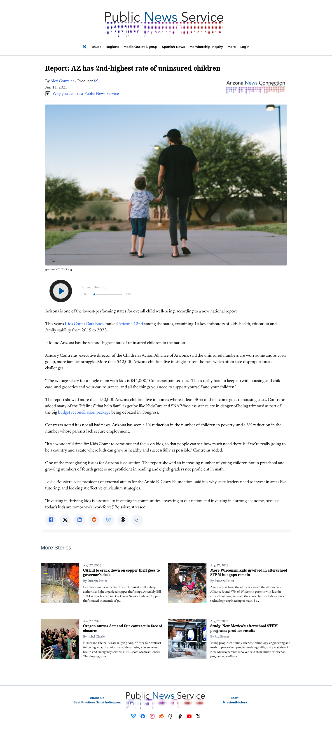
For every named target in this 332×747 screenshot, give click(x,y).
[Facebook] (143, 716)
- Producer (72, 81)
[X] (198, 716)
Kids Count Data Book (85, 324)
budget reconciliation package (84, 412)
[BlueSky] (133, 716)
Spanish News (173, 47)
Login (245, 47)
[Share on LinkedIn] (79, 519)
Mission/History (235, 702)
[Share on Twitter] (65, 519)
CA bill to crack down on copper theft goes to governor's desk (121, 572)
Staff (234, 698)
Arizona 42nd (130, 324)
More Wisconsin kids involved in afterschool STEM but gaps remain (248, 572)
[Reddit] (161, 716)
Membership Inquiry (206, 47)
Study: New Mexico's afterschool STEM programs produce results (244, 628)
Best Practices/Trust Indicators (97, 702)
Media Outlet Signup (140, 47)
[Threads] (170, 716)
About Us (97, 698)
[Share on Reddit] (94, 519)
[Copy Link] (137, 519)
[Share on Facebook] (50, 519)
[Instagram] (152, 716)
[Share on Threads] (122, 519)
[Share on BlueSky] (108, 519)
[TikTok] (180, 716)
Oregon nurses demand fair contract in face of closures (122, 628)
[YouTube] (189, 716)
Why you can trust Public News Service (84, 94)
